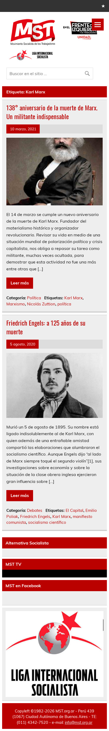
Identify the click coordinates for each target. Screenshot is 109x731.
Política (34, 297)
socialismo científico (47, 522)
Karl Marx (73, 297)
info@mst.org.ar (78, 722)
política (64, 303)
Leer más (20, 283)
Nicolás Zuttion (41, 303)
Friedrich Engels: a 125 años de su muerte (45, 327)
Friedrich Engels (35, 516)
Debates (34, 510)
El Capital (74, 510)
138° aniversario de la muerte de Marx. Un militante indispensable (52, 112)
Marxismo (15, 303)
